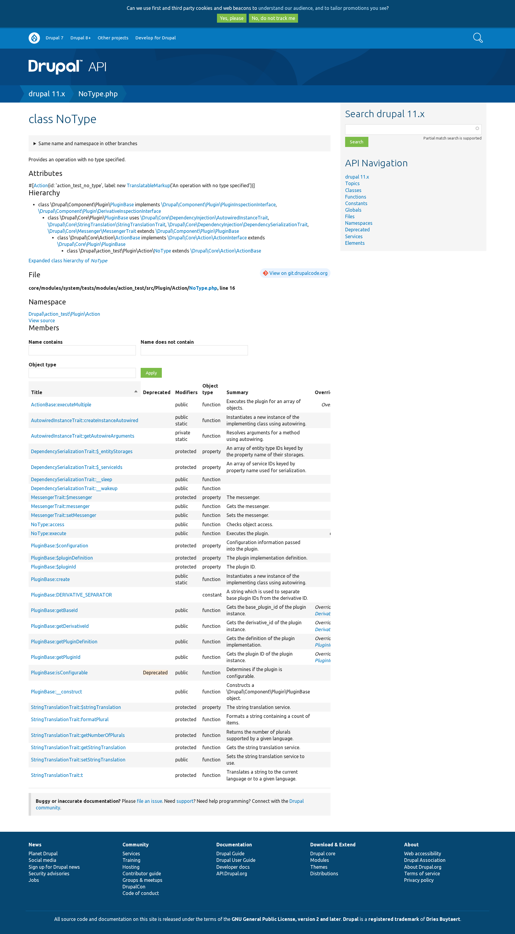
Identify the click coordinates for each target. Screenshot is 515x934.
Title (84, 393)
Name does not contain (167, 342)
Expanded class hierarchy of (68, 260)
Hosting (130, 867)
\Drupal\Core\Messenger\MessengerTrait (92, 231)
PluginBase (122, 204)
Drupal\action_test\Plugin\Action (64, 314)
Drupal (351, 919)
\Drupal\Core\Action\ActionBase (225, 250)
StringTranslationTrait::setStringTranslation (78, 759)
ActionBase (127, 237)
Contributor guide (141, 873)
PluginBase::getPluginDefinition (64, 641)
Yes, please (231, 18)
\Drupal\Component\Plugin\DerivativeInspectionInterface (99, 211)
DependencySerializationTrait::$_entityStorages (82, 451)
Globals (353, 210)
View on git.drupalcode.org (298, 273)
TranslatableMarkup (148, 185)
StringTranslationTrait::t (57, 775)
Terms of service (422, 873)
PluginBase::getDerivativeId (60, 626)
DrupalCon (133, 886)
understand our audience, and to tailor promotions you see (322, 8)
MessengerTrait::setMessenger (63, 515)
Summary (237, 392)
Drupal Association (425, 860)
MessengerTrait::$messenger (61, 497)
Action (41, 185)
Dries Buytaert (443, 919)
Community (135, 844)
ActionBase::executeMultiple (61, 404)
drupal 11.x (47, 94)
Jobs (34, 880)
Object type (42, 364)
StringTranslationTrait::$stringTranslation (76, 707)
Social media (42, 860)
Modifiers (186, 392)
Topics (352, 183)
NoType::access (47, 524)
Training (131, 860)
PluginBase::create (50, 579)
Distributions (324, 873)
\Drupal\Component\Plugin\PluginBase (197, 231)
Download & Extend (333, 844)
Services (354, 236)
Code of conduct (140, 893)
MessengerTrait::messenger (60, 506)
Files (350, 216)
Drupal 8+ (80, 37)
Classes (353, 190)
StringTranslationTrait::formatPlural (69, 719)
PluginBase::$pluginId (53, 566)
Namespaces (359, 223)
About (411, 844)
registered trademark (393, 919)
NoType (162, 250)
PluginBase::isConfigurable (59, 672)
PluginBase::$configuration (59, 545)
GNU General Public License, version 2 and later (286, 919)
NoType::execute (48, 533)
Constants (356, 203)
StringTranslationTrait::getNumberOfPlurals (78, 735)
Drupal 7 (54, 37)
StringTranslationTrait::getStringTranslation (78, 747)
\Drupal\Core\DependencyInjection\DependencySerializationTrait (238, 224)
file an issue (149, 801)
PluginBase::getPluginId (55, 657)
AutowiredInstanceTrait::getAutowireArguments (82, 436)
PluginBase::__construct (56, 691)
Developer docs (233, 867)
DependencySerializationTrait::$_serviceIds (76, 467)
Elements (355, 243)
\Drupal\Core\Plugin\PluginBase (91, 244)
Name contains (46, 342)
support (184, 801)
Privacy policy (419, 880)
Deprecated (357, 229)
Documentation (234, 844)
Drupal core (322, 853)
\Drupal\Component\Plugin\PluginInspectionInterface (218, 204)
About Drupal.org (422, 867)
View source (42, 320)
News (35, 844)
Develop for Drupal (155, 37)
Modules (319, 860)
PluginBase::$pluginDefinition (62, 557)
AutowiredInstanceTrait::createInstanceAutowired (84, 420)
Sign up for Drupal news (54, 867)
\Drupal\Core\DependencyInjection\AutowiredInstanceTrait (204, 217)
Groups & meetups (142, 880)
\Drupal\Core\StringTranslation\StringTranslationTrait (106, 224)
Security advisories (49, 873)
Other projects (113, 37)
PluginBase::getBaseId (54, 610)
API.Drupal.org (231, 873)
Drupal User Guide (235, 860)
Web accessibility (422, 853)
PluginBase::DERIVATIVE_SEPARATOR (71, 594)
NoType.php (98, 94)
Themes (319, 867)
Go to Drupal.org (34, 38)
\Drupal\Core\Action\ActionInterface (207, 237)
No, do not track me (273, 18)
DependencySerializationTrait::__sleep (71, 479)
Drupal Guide (230, 853)
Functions (355, 196)
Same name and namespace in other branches (87, 143)
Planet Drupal (43, 853)
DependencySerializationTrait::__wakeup (74, 488)
